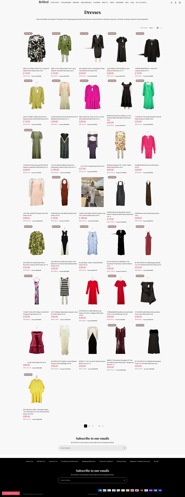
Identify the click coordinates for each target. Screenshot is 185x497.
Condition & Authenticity (69, 461)
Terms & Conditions (106, 461)
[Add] (47, 62)
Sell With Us (41, 461)
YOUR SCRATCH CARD (11, 493)
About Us (29, 461)
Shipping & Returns (88, 461)
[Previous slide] (26, 48)
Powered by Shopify (37, 494)
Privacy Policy (121, 461)
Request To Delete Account (140, 461)
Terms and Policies (92, 494)
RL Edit (156, 461)
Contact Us (53, 461)
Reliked (29, 494)
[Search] (171, 2)
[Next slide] (47, 48)
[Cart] (180, 2)
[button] (152, 28)
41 (99, 426)
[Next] (103, 426)
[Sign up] (124, 448)
